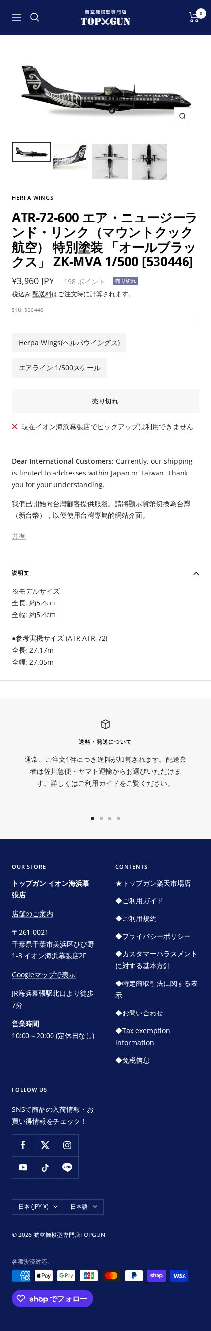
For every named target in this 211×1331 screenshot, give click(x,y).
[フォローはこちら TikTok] (45, 1167)
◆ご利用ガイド (139, 900)
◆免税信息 (132, 1060)
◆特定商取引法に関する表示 (156, 989)
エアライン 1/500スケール (60, 367)
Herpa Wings (32, 197)
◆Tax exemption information (142, 1036)
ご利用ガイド (98, 783)
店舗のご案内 (32, 913)
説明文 (20, 572)
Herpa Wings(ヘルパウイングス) (69, 342)
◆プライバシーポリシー (153, 936)
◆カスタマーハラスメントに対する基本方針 (156, 959)
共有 (19, 535)
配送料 (42, 293)
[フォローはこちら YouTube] (23, 1167)
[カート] (194, 17)
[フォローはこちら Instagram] (67, 1145)
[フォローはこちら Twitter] (45, 1145)
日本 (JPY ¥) (33, 1207)
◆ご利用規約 (136, 918)
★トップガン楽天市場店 (153, 882)
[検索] (34, 17)
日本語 (79, 1207)
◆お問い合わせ (139, 1012)
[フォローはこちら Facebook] (23, 1145)
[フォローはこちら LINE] (67, 1167)
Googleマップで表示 (44, 974)
